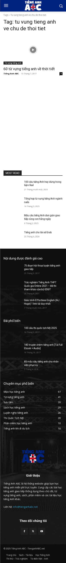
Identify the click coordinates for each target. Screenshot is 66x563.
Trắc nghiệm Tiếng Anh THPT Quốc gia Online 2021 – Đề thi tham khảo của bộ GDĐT (40, 286)
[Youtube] (41, 531)
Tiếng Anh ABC (11, 73)
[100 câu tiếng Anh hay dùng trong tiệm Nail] (12, 186)
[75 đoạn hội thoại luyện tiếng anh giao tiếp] (12, 270)
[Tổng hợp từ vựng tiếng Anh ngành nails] (12, 203)
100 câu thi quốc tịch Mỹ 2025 (40, 328)
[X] (33, 531)
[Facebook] (24, 531)
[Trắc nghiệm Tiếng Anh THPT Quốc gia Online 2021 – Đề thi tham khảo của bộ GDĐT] (12, 287)
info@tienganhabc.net (25, 506)
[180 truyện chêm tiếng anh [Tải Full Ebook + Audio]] (12, 349)
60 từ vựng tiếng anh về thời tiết (29, 69)
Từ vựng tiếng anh (13, 63)
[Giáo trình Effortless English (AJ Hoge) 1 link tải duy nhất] (12, 305)
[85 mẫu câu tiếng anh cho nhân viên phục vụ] (12, 366)
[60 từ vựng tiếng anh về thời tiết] (33, 50)
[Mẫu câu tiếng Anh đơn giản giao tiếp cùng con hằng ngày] (12, 220)
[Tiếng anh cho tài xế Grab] (12, 237)
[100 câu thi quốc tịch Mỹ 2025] (12, 332)
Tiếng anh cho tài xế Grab (38, 232)
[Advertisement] (33, 121)
